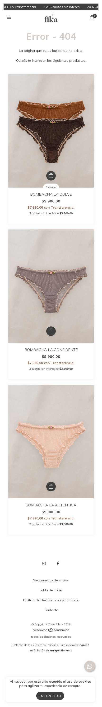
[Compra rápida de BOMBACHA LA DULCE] (51, 175)
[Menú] (10, 17)
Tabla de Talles (51, 590)
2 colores (51, 187)
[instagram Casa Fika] (44, 563)
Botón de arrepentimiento (54, 650)
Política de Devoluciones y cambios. (51, 600)
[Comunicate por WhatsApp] (89, 666)
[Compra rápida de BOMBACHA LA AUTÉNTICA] (51, 486)
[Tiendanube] (51, 631)
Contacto (51, 610)
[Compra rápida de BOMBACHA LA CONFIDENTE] (51, 331)
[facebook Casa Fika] (57, 563)
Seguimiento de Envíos (51, 580)
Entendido (50, 696)
